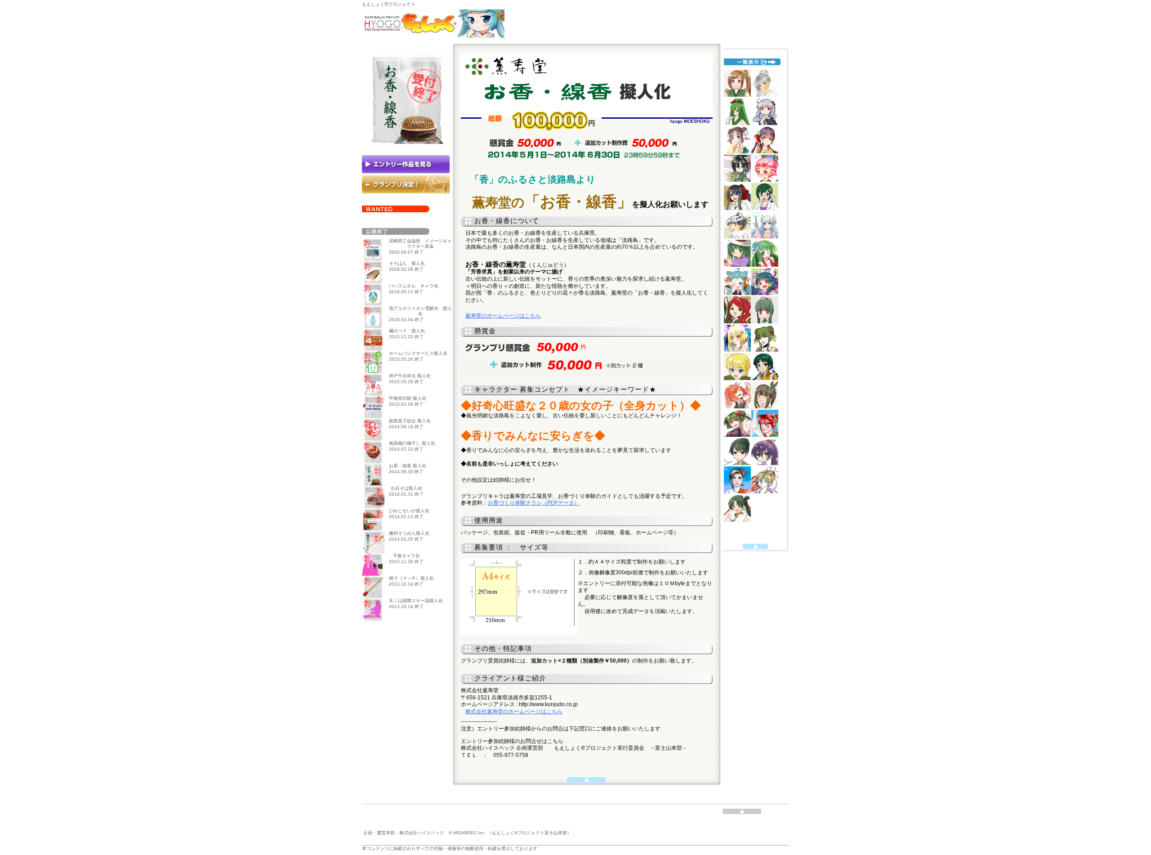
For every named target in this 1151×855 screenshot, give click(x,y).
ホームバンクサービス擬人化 (418, 353)
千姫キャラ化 (406, 555)
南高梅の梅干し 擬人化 (412, 443)
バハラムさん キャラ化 (413, 285)
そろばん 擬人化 (407, 263)
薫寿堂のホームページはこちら (503, 316)
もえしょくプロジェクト (388, 4)
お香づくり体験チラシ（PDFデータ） (534, 503)
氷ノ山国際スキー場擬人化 (416, 600)
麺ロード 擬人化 (407, 330)
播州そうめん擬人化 (409, 533)
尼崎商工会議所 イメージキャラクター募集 (420, 243)
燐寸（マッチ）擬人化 (411, 578)
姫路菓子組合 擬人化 (410, 420)
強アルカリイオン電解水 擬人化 (420, 311)
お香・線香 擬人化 (407, 465)
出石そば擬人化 (406, 488)
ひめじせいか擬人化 (409, 510)
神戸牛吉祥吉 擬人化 (410, 375)
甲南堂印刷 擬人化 (407, 398)
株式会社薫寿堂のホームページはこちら (513, 711)
